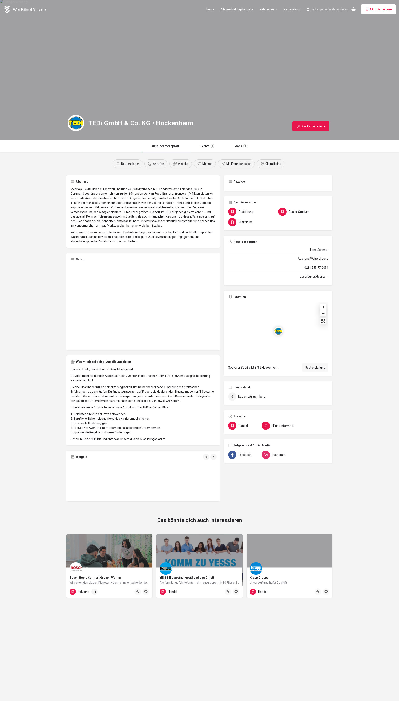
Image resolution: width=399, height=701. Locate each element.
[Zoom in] (323, 307)
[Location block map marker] (278, 331)
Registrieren (340, 9)
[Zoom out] (323, 313)
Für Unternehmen (381, 9)
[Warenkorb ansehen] (353, 9)
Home (210, 9)
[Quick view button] (137, 591)
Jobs (240, 146)
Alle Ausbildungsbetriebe (236, 9)
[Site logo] (25, 9)
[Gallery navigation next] (213, 457)
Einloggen (318, 9)
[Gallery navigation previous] (206, 457)
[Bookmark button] (146, 591)
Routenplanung (315, 367)
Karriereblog (292, 9)
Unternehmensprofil (166, 146)
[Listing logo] (76, 123)
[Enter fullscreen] (323, 321)
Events (206, 146)
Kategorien (267, 9)
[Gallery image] (94, 479)
